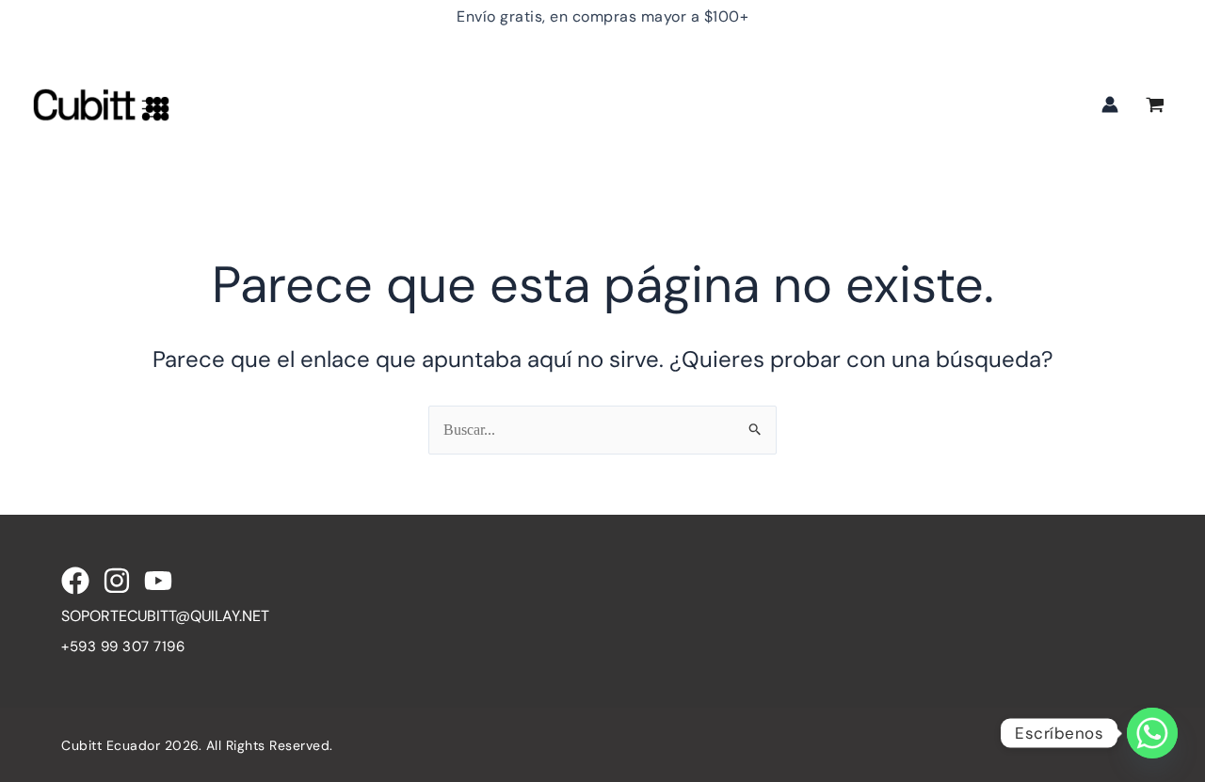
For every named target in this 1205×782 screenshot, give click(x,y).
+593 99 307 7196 (123, 646)
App (948, 66)
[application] (322, 66)
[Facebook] (75, 581)
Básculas (718, 66)
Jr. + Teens (492, 66)
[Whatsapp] (1152, 733)
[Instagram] (117, 581)
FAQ (324, 142)
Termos (609, 66)
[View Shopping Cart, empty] (1154, 107)
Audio (383, 66)
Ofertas (251, 142)
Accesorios (842, 66)
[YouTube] (158, 581)
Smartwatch (267, 66)
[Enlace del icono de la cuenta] (1109, 104)
